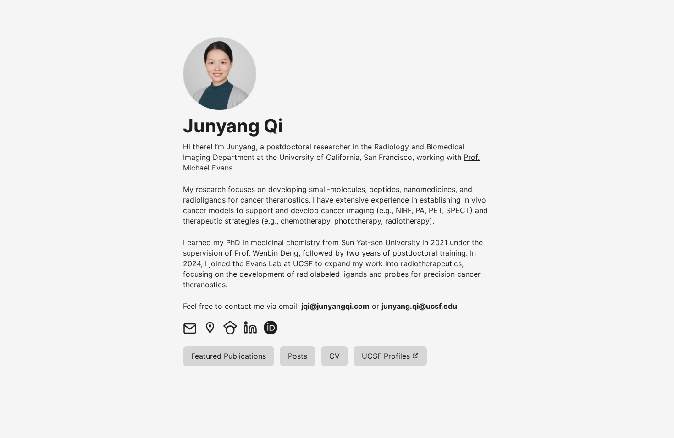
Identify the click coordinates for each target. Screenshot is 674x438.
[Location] (213, 327)
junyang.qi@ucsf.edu (419, 306)
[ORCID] (274, 327)
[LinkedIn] (253, 327)
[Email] (193, 327)
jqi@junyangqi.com (335, 306)
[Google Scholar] (233, 327)
